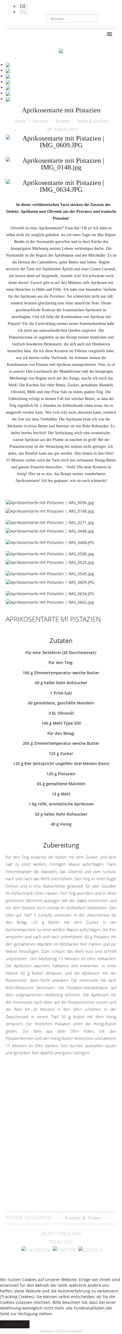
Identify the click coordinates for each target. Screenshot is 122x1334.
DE (23, 6)
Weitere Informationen (61, 1331)
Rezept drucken (61, 1233)
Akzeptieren (14, 1324)
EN (23, 12)
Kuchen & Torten (83, 1217)
